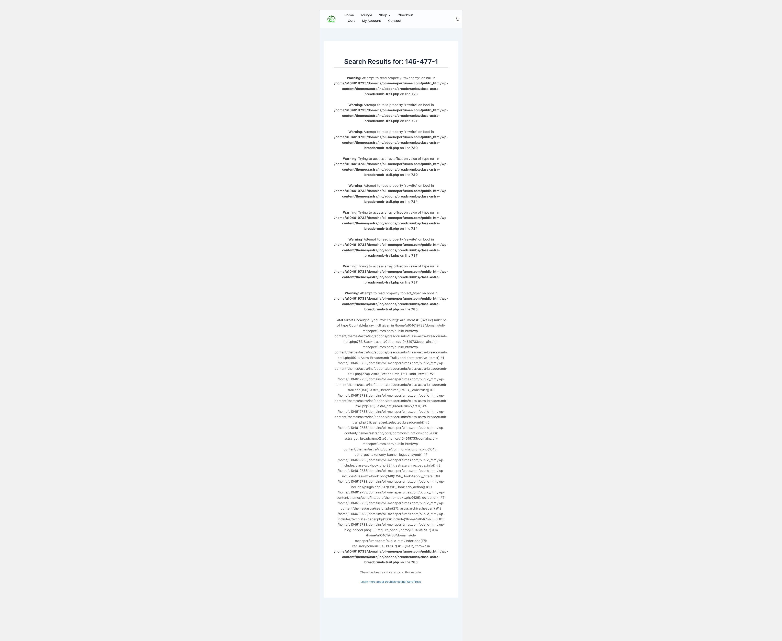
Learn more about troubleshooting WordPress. (391, 581)
